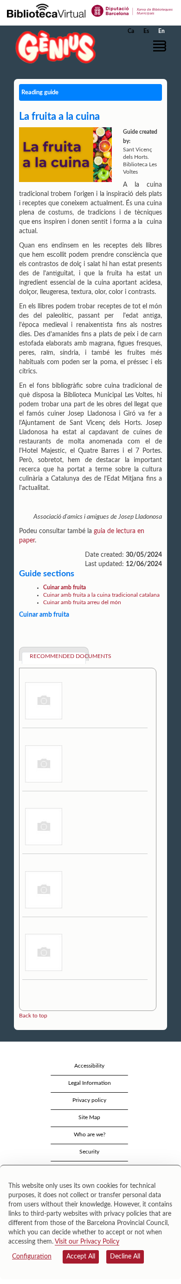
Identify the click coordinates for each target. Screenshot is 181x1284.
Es (146, 31)
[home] (53, 46)
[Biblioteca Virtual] (46, 10)
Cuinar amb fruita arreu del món (82, 602)
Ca (131, 31)
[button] (161, 46)
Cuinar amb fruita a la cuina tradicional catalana (101, 595)
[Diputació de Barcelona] (132, 10)
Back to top (33, 1015)
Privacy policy (89, 1100)
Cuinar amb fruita (64, 587)
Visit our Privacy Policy (87, 1241)
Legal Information (89, 1083)
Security (89, 1151)
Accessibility (89, 1066)
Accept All (80, 1256)
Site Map (89, 1117)
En (161, 31)
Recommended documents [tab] (58, 656)
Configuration (32, 1256)
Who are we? (89, 1134)
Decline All (125, 1256)
